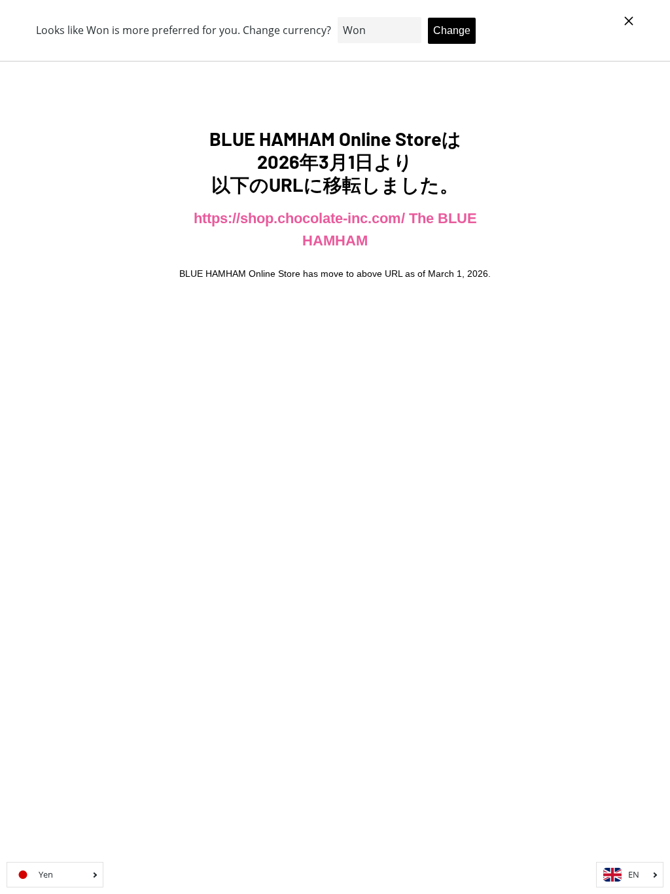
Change (451, 30)
